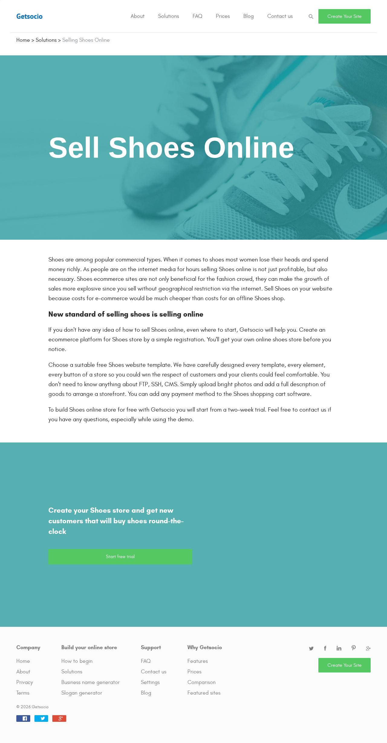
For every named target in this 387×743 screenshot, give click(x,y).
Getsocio (29, 16)
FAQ (197, 16)
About (138, 16)
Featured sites (203, 693)
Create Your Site (344, 16)
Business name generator (90, 682)
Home (23, 661)
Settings (150, 682)
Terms (22, 693)
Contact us (280, 16)
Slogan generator (81, 693)
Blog (248, 16)
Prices (223, 16)
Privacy (24, 682)
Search (310, 16)
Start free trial (120, 556)
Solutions (168, 16)
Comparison (201, 682)
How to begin (77, 661)
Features (197, 661)
